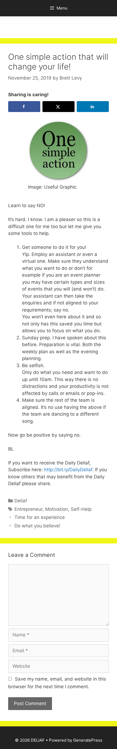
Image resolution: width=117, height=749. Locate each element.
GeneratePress (87, 740)
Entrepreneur (28, 509)
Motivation (56, 509)
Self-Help (81, 509)
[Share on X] (58, 106)
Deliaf (20, 500)
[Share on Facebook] (24, 106)
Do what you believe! (37, 525)
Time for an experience (39, 517)
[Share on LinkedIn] (93, 106)
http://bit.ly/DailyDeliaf (67, 469)
